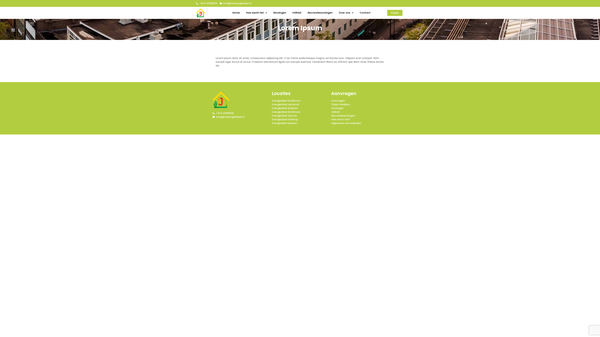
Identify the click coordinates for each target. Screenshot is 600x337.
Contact (365, 13)
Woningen (279, 13)
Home (236, 13)
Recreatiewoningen (320, 13)
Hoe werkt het (255, 13)
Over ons (344, 13)
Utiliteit (296, 13)
